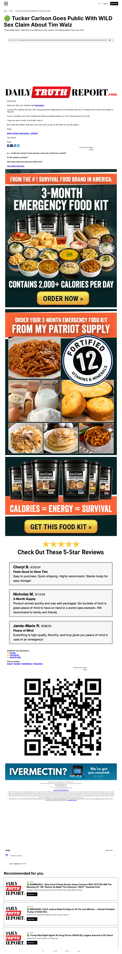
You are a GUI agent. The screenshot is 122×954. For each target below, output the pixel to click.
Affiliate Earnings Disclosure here (74, 797)
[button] (32, 894)
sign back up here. (72, 800)
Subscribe (16, 863)
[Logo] (6, 3)
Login (11, 863)
